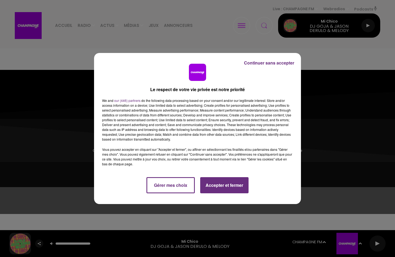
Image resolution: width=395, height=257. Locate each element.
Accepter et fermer (224, 185)
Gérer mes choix (170, 185)
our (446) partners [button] (127, 100)
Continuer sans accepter (269, 63)
